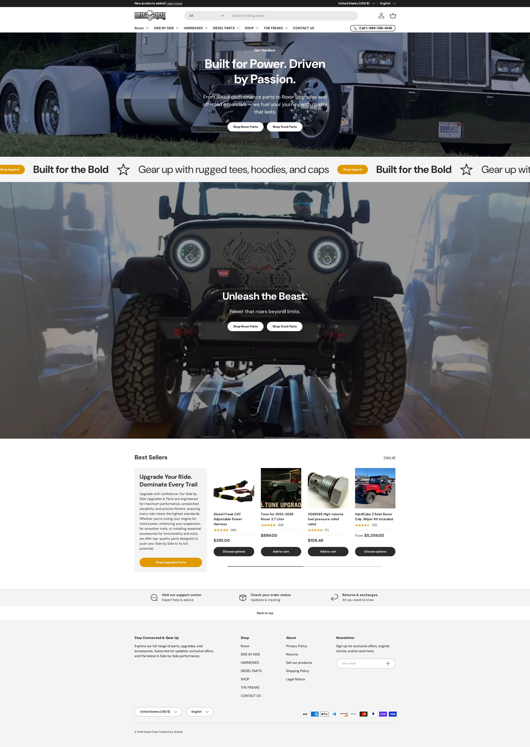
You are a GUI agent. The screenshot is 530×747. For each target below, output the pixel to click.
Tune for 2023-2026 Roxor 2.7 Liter (277, 516)
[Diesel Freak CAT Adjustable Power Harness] (234, 488)
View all (389, 457)
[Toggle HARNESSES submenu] (206, 27)
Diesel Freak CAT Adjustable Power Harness (228, 519)
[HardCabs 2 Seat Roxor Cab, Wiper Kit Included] (375, 488)
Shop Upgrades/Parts (171, 562)
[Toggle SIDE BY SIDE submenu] (177, 27)
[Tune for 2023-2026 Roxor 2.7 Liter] (281, 488)
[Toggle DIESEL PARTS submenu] (238, 27)
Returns (292, 654)
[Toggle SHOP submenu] (257, 27)
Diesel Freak (151, 732)
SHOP (249, 28)
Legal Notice (295, 679)
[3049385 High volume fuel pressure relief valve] (328, 488)
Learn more (174, 3)
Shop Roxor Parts (245, 127)
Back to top (265, 613)
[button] (393, 15)
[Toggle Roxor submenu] (147, 27)
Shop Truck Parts (285, 127)
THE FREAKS (273, 28)
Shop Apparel (275, 169)
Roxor (139, 28)
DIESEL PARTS (224, 28)
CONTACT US (303, 28)
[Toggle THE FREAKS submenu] (286, 27)
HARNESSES (193, 28)
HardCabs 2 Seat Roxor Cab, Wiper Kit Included (374, 516)
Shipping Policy (297, 671)
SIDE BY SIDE (164, 28)
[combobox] (271, 15)
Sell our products (299, 662)
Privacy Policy (296, 646)
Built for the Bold (337, 169)
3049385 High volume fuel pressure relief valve (325, 519)
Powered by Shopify (171, 732)
